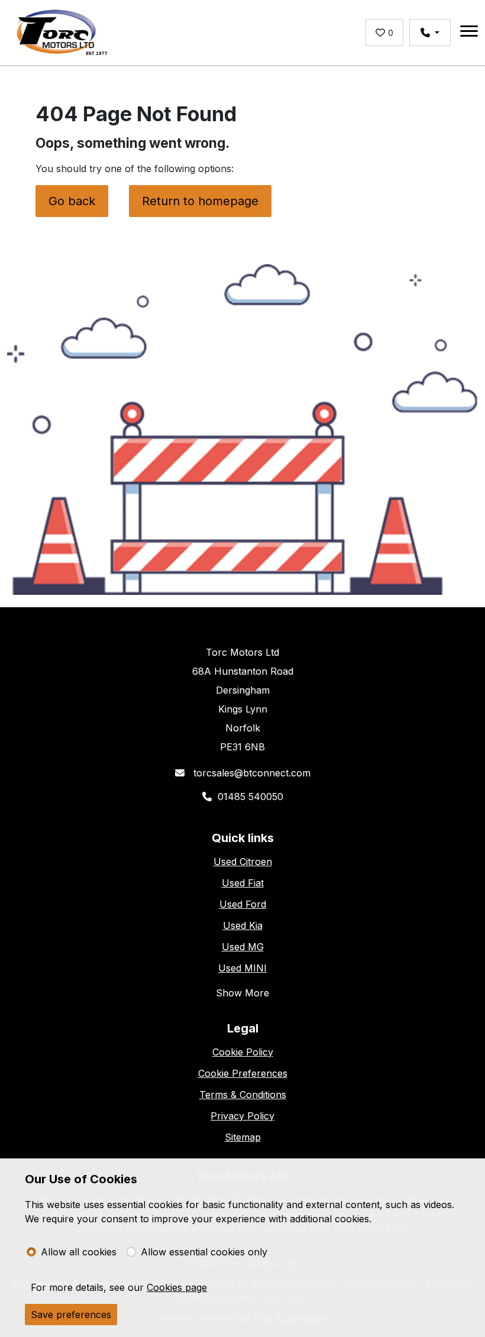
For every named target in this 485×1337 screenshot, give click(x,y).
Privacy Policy (242, 1116)
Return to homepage (200, 201)
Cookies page (177, 1287)
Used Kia (243, 925)
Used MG (243, 947)
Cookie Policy (242, 1052)
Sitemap (243, 1137)
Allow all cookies (79, 1252)
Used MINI (242, 968)
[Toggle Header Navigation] (469, 32)
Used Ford (242, 904)
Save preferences (71, 1314)
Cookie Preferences (242, 1073)
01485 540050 (250, 796)
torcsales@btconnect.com (250, 773)
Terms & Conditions (242, 1094)
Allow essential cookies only (204, 1252)
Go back (71, 201)
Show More (242, 993)
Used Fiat (243, 883)
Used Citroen (243, 861)
